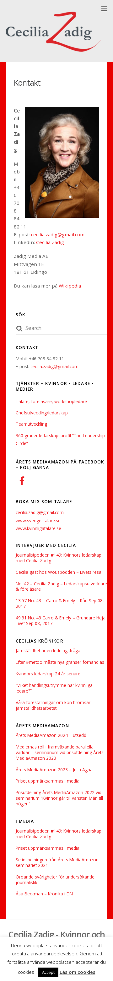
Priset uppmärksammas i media (47, 781)
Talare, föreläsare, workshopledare (51, 401)
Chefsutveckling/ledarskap (42, 413)
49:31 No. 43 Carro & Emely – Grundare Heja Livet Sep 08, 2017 (60, 620)
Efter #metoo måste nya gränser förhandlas (60, 662)
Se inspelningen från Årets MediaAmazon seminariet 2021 (57, 862)
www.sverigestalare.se (38, 520)
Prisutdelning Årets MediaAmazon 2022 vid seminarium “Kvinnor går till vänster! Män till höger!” (59, 798)
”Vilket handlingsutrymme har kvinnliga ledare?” (54, 688)
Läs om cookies (77, 972)
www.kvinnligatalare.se (38, 528)
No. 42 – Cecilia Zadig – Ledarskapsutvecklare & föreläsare (61, 586)
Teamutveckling (31, 424)
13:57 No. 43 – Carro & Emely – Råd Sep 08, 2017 (60, 603)
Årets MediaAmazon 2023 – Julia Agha (54, 770)
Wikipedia (70, 286)
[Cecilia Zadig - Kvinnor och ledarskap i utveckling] (55, 54)
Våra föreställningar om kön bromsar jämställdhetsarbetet (53, 705)
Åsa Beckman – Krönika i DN (44, 894)
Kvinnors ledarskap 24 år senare (48, 674)
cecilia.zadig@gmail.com (57, 234)
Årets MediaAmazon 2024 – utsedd (51, 735)
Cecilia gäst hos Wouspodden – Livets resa (58, 572)
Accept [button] (48, 972)
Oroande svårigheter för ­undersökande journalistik (55, 879)
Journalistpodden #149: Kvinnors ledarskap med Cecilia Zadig (58, 557)
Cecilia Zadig (50, 242)
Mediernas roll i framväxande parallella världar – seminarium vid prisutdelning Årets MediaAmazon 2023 (60, 752)
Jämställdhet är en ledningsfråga (48, 650)
